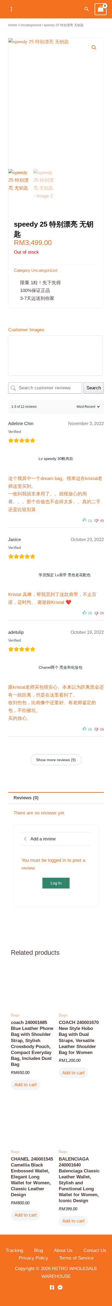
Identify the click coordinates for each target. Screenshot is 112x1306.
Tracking (14, 1250)
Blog (38, 1250)
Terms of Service (76, 1258)
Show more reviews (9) (56, 760)
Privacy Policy (33, 1258)
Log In (56, 883)
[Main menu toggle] (11, 9)
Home (12, 25)
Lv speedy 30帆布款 (56, 458)
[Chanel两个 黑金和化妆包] (22, 667)
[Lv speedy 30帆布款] (22, 458)
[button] (86, 9)
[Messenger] (60, 1287)
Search (93, 387)
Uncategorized (30, 25)
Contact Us (94, 1250)
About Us (63, 1250)
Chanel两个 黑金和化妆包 (60, 667)
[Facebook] (51, 1287)
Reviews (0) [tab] (26, 797)
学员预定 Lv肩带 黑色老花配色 (65, 575)
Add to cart (25, 1084)
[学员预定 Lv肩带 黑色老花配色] (22, 574)
